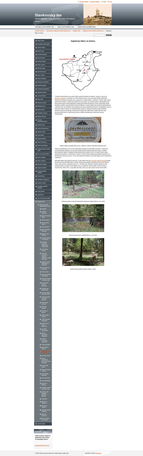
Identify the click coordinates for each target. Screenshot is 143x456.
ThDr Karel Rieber (42, 145)
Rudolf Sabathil (41, 85)
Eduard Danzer (41, 71)
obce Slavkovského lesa (65, 27)
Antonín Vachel (41, 183)
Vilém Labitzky (41, 161)
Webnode (98, 453)
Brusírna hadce (46, 355)
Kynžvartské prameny (45, 374)
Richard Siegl (41, 68)
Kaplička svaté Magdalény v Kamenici (46, 263)
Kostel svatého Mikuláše (46, 230)
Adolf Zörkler (41, 191)
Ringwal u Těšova (44, 406)
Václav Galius (41, 47)
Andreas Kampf (41, 102)
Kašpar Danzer (41, 116)
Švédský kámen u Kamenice (46, 238)
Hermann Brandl (42, 54)
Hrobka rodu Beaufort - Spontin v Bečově (45, 394)
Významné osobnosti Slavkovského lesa (58, 31)
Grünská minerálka (60, 98)
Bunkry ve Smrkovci (44, 402)
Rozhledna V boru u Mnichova (45, 325)
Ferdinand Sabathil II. (43, 89)
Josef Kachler (41, 424)
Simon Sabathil (41, 78)
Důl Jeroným (45, 272)
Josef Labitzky (41, 157)
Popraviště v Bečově (45, 348)
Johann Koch (41, 125)
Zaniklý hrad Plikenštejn (45, 289)
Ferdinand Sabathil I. (43, 82)
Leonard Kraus (41, 96)
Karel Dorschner (42, 142)
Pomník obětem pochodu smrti (46, 293)
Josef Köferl (40, 135)
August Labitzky (41, 167)
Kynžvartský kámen (45, 366)
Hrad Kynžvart (46, 378)
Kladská (44, 209)
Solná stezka (45, 227)
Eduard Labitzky (42, 164)
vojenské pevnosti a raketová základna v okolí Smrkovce (46, 256)
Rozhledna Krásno (45, 250)
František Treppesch (43, 179)
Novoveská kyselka (45, 303)
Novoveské (102, 160)
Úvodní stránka (39, 31)
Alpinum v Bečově (44, 384)
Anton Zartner (41, 65)
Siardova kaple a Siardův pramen (46, 298)
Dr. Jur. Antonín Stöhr (43, 154)
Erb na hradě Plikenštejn (45, 419)
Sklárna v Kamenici (44, 414)
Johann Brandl (41, 61)
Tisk (110, 1)
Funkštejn (44, 399)
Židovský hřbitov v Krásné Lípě (46, 279)
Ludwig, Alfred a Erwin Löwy (43, 149)
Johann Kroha (41, 132)
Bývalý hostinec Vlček (46, 216)
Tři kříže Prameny (44, 212)
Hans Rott (40, 99)
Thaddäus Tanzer (42, 113)
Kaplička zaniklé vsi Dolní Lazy (46, 388)
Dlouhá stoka (45, 220)
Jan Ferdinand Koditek (43, 198)
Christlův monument (45, 329)
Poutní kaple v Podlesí (46, 315)
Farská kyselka (46, 344)
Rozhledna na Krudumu (46, 268)
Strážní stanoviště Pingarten (44, 335)
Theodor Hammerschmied (42, 120)
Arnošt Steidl (41, 176)
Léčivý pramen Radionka (46, 320)
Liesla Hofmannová (42, 128)
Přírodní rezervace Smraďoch (44, 340)
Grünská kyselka (44, 307)
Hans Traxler (41, 75)
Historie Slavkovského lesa (44, 27)
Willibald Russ (41, 106)
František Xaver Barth (43, 44)
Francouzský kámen (45, 223)
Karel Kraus (40, 51)
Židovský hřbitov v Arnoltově (46, 275)
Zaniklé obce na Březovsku (86, 27)
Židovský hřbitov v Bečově (46, 410)
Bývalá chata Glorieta (45, 234)
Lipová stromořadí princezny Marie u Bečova (46, 361)
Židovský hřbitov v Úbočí (46, 370)
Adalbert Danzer (42, 92)
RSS (104, 1)
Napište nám (76, 31)
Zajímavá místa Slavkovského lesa (93, 31)
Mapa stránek (96, 1)
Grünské (94, 160)
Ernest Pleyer (41, 58)
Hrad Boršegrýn (46, 380)
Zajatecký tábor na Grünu (46, 352)
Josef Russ (40, 195)
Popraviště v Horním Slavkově (45, 284)
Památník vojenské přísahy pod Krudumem (45, 244)
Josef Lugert (40, 109)
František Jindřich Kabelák (42, 187)
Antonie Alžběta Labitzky (41, 171)
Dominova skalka (44, 311)
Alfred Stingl (40, 40)
